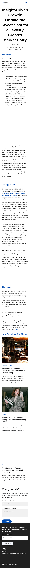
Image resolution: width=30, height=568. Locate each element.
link (17, 329)
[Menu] (26, 3)
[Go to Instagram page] (5, 549)
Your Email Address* (8, 501)
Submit (7, 521)
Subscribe (8, 543)
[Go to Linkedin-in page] (3, 549)
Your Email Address (7, 534)
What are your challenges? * (10, 508)
